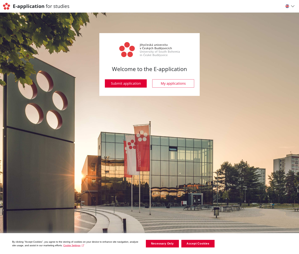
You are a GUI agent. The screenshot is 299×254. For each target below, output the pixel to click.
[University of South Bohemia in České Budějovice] (8, 6)
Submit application (126, 83)
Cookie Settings (71, 245)
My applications (173, 83)
